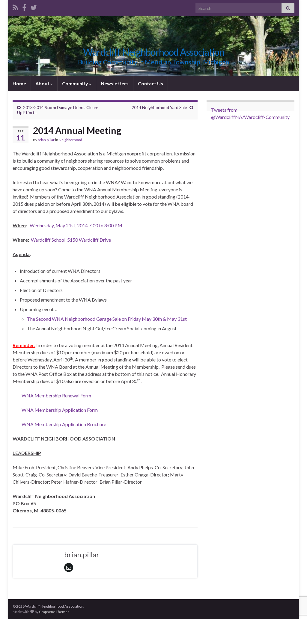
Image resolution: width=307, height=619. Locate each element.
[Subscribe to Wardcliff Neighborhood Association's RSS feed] (15, 6)
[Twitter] (33, 6)
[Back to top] (293, 583)
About (42, 83)
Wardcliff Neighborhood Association (153, 52)
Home (19, 83)
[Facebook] (24, 6)
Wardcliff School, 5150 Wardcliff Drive (71, 240)
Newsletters (115, 83)
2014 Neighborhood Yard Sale (159, 107)
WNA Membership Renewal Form (56, 395)
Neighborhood (70, 139)
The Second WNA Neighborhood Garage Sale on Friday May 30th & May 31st (107, 319)
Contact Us (150, 83)
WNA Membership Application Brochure (64, 424)
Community (75, 83)
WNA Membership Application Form (60, 410)
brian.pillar (46, 139)
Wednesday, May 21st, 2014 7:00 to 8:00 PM (76, 225)
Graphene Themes (54, 611)
